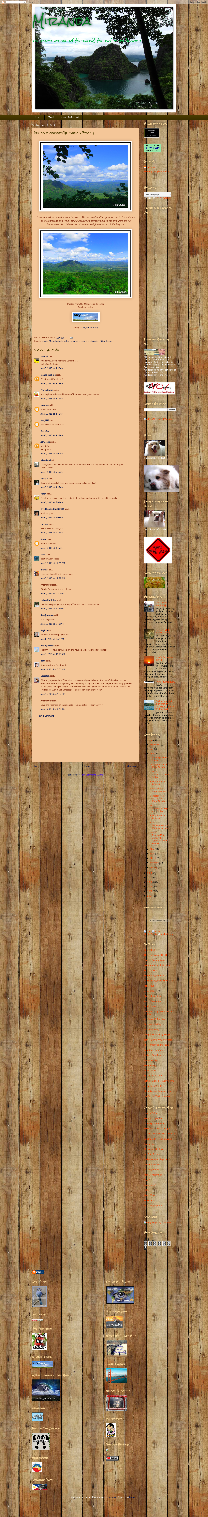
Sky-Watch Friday (152, 1024)
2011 (149, 877)
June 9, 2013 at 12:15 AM (53, 654)
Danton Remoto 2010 (154, 960)
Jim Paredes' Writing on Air (157, 1096)
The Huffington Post (154, 975)
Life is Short (150, 1070)
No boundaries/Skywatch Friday (64, 132)
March (153, 858)
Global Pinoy (150, 1144)
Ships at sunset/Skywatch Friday (159, 774)
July (152, 749)
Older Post (131, 766)
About (51, 117)
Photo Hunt (149, 950)
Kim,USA (45, 430)
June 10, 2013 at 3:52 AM (53, 669)
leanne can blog (48, 374)
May (152, 849)
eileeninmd (46, 460)
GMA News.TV (151, 1185)
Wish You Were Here (154, 1086)
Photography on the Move (156, 1045)
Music (147, 934)
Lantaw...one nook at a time (157, 965)
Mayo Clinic (150, 1195)
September (155, 744)
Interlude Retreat (152, 1154)
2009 (150, 886)
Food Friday (150, 1006)
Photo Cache (47, 390)
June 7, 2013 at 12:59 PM (53, 578)
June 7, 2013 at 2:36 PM (52, 608)
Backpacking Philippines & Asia (159, 980)
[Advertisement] (85, 742)
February (154, 862)
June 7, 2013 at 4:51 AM (52, 413)
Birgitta (44, 630)
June (152, 753)
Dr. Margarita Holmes (154, 1123)
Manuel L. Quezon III (154, 1118)
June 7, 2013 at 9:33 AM (52, 532)
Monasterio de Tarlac (59, 341)
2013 (149, 740)
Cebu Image (150, 991)
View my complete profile (156, 171)
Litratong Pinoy (151, 1029)
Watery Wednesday (153, 1001)
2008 (150, 891)
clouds (45, 341)
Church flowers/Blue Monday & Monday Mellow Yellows (158, 838)
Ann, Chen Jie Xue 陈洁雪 (52, 509)
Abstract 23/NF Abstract (157, 817)
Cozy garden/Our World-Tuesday (158, 766)
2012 (149, 873)
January (154, 867)
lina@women (47, 615)
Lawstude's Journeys (154, 1050)
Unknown (151, 167)
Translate (166, 198)
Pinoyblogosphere (153, 1205)
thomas (44, 524)
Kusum (44, 539)
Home (38, 117)
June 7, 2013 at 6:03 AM (52, 502)
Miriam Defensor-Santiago (157, 1128)
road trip (85, 341)
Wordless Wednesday (154, 1019)
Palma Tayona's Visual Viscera (159, 1081)
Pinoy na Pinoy (151, 970)
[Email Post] (71, 337)
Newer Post (41, 766)
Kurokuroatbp (150, 1060)
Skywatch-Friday (90, 327)
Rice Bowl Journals (153, 1175)
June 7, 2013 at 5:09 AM (52, 453)
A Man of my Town (153, 1055)
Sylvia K (44, 478)
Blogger (133, 1497)
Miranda (61, 21)
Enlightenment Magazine (156, 1159)
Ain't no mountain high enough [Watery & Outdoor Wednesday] (165, 705)
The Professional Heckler (156, 955)
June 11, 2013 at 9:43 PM (53, 693)
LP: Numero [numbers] (161, 604)
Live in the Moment (70, 117)
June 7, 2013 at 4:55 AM (52, 435)
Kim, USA (45, 420)
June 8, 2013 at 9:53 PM (52, 639)
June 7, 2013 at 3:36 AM (52, 368)
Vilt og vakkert (48, 645)
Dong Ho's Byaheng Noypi (157, 1034)
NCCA (147, 1180)
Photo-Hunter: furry (165, 682)
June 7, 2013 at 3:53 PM (52, 623)
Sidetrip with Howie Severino (158, 1139)
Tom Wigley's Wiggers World (158, 1040)
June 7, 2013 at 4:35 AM (52, 398)
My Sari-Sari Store (153, 1075)
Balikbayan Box (151, 1169)
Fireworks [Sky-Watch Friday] (163, 631)
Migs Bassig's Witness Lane (157, 1091)
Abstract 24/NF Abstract (157, 783)
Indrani (44, 569)
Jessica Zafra (150, 1113)
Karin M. (44, 356)
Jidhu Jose (45, 441)
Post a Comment (46, 715)
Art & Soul (149, 986)
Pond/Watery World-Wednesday (160, 790)
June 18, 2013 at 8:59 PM (53, 709)
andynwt (113, 1497)
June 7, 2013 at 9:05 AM (52, 517)
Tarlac (109, 341)
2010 (149, 882)
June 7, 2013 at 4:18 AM (52, 383)
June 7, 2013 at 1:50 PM (52, 593)
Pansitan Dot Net (152, 1164)
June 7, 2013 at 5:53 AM (52, 487)
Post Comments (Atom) (92, 774)
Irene (43, 660)
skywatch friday (97, 341)
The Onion (149, 1200)
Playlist (154, 934)
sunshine (45, 405)
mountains (75, 341)
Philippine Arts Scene (154, 1149)
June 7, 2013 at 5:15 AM (52, 472)
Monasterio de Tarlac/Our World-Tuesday (158, 799)
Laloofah (45, 675)
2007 (150, 896)
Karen (43, 493)
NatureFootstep (48, 600)
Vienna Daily (150, 1065)
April (152, 853)
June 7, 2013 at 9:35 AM (52, 547)
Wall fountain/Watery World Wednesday (159, 825)
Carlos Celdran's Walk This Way (159, 1133)
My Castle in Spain (153, 996)
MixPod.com (167, 934)
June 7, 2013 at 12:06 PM (53, 563)
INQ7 (146, 1190)
